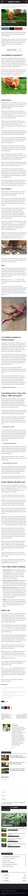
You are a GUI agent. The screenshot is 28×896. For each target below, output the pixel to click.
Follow (24, 877)
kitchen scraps (22, 488)
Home (2, 6)
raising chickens (15, 222)
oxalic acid (14, 279)
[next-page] (4, 849)
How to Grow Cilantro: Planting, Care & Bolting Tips (17, 828)
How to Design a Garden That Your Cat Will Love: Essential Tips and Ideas (21, 716)
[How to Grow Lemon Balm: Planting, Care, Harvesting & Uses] (4, 840)
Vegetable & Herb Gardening (7, 825)
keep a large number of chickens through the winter (15, 656)
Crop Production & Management (13, 836)
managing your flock (8, 668)
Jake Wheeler (15, 725)
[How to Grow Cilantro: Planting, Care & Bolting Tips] (4, 830)
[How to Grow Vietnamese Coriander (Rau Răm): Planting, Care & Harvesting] (14, 820)
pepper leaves (4, 628)
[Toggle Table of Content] (18, 50)
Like (25, 875)
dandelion (3, 524)
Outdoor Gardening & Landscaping (14, 846)
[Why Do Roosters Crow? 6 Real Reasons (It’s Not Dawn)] (5, 764)
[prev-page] (2, 849)
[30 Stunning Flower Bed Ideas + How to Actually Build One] (4, 845)
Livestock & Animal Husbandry (10, 6)
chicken (6, 701)
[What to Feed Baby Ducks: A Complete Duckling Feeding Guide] (5, 757)
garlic (14, 571)
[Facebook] (2, 707)
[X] (5, 707)
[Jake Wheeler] (6, 736)
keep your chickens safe (19, 114)
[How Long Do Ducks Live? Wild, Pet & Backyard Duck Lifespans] (5, 770)
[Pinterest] (8, 707)
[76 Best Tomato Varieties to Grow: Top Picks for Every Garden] (4, 835)
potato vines (12, 628)
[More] (24, 28)
